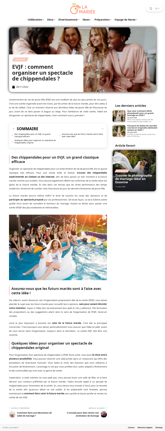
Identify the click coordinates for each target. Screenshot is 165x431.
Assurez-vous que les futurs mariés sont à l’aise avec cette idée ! (82, 135)
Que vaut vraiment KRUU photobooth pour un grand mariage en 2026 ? (140, 113)
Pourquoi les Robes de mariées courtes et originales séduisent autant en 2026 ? (142, 127)
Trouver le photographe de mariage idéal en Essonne (133, 178)
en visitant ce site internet (39, 176)
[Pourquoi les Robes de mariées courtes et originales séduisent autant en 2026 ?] (119, 131)
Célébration (20, 59)
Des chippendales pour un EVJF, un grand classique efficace (32, 135)
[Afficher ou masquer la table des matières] (71, 128)
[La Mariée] (82, 8)
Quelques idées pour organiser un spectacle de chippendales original (35, 141)
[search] (151, 9)
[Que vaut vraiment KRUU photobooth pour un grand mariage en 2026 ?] (119, 116)
